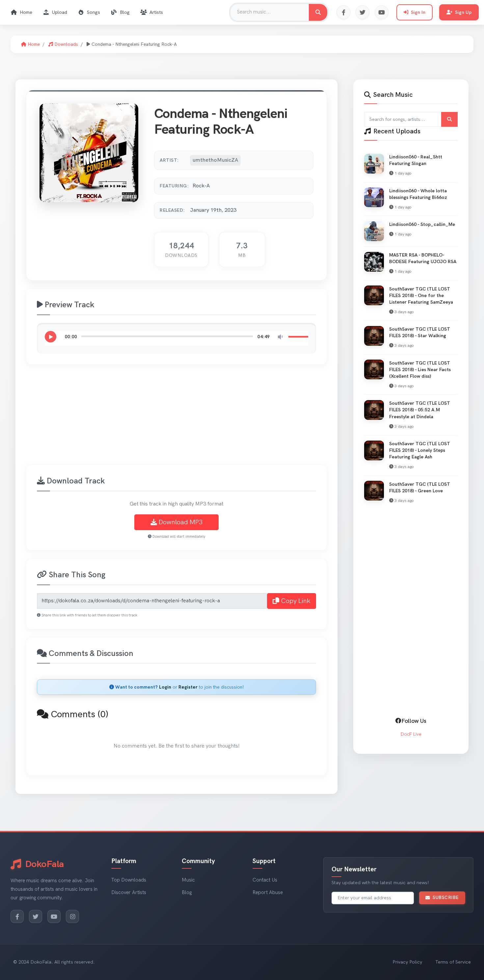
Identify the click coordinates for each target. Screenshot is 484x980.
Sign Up (463, 12)
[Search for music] (318, 12)
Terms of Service (453, 962)
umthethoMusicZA (215, 160)
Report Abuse (268, 892)
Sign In (418, 12)
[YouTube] (382, 12)
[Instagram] (72, 916)
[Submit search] (449, 119)
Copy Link (294, 601)
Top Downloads (128, 880)
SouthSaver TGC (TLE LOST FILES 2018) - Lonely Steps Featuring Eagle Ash (419, 450)
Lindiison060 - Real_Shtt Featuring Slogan (415, 160)
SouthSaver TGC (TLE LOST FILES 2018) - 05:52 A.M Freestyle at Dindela (419, 409)
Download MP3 (179, 522)
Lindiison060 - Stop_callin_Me (422, 224)
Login (165, 687)
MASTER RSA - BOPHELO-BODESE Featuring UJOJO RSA (422, 258)
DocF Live (411, 734)
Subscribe (446, 897)
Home (26, 12)
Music (188, 880)
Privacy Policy (407, 962)
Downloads (65, 44)
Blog (125, 12)
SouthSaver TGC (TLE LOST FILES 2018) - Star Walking (419, 332)
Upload (59, 12)
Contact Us (265, 880)
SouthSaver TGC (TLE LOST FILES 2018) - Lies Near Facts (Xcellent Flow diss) (420, 369)
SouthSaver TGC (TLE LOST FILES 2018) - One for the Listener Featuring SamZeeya (421, 295)
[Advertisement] (223, 418)
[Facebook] (343, 12)
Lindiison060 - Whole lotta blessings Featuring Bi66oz (418, 194)
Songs (93, 12)
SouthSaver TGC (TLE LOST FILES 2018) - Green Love (419, 487)
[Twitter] (362, 12)
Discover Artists (128, 892)
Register (188, 687)
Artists (156, 12)
